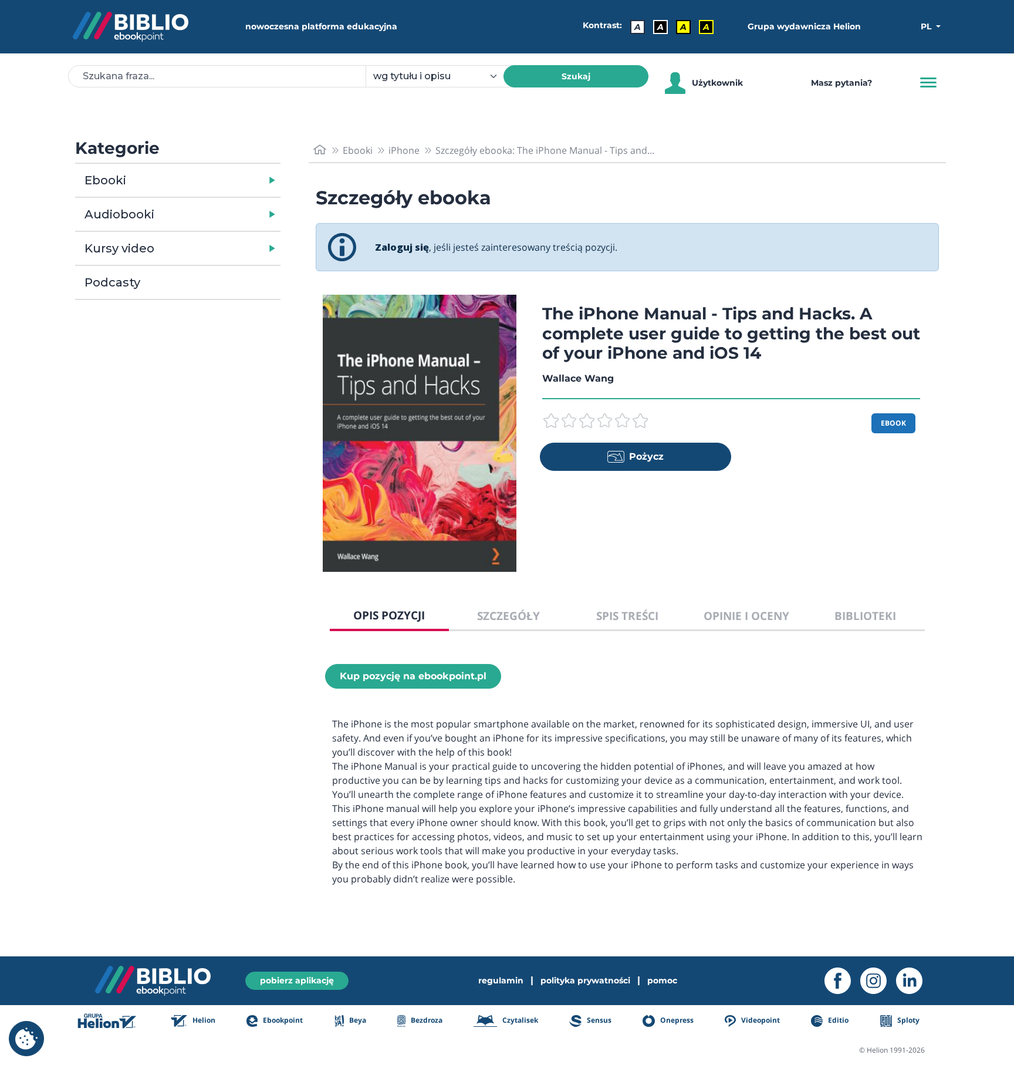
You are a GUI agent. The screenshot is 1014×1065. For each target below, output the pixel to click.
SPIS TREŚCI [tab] (627, 616)
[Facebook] (842, 981)
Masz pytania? (841, 82)
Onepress (676, 1020)
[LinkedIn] (914, 981)
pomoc (662, 980)
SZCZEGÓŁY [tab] (508, 616)
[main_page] (319, 150)
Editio (837, 1020)
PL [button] (927, 26)
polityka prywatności (585, 980)
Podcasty (112, 282)
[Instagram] (878, 981)
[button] (208, 180)
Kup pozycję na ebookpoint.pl (413, 676)
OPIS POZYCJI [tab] (389, 615)
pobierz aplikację (297, 980)
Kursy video (119, 248)
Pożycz (646, 456)
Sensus (598, 1020)
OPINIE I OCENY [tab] (746, 616)
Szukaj (576, 76)
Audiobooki (119, 214)
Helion (203, 1020)
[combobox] (441, 76)
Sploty (907, 1020)
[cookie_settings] (26, 1038)
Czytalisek (519, 1020)
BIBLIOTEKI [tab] (865, 616)
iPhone (404, 150)
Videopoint (759, 1020)
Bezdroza (425, 1020)
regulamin (500, 980)
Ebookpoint (282, 1020)
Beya (356, 1020)
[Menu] (928, 83)
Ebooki (105, 180)
